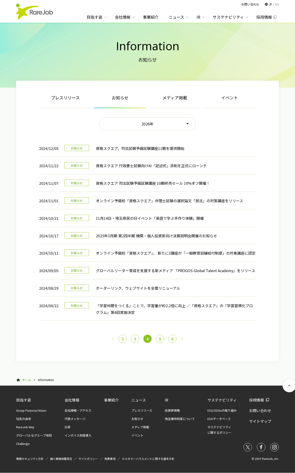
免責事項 (109, 459)
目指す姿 (23, 400)
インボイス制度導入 (78, 435)
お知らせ (137, 418)
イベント (229, 98)
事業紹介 (111, 400)
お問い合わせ (260, 410)
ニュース (138, 400)
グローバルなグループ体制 (34, 435)
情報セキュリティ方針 (30, 459)
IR (166, 400)
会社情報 (72, 400)
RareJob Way (25, 427)
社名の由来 (23, 418)
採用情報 (256, 400)
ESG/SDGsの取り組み (222, 410)
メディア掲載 (174, 98)
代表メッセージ (75, 418)
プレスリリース (65, 98)
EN (277, 4)
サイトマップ (260, 421)
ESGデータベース (219, 418)
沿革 (68, 427)
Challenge (23, 443)
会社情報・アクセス (78, 410)
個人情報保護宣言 (61, 459)
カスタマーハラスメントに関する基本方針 (148, 459)
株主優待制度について (180, 418)
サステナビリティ (222, 400)
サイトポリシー (88, 459)
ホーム (26, 380)
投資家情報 (172, 410)
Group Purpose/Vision (31, 410)
